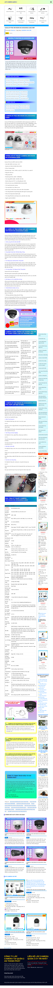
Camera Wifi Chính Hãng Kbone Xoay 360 (12, 96)
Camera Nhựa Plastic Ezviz (42, 335)
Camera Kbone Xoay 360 (43, 434)
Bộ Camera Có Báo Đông (43, 354)
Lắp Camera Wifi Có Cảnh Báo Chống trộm (12, 91)
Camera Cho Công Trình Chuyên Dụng (43, 379)
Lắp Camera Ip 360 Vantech (42, 431)
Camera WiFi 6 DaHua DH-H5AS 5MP (42, 620)
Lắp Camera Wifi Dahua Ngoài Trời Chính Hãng (43, 413)
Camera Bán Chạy (42, 338)
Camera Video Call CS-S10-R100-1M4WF (43, 659)
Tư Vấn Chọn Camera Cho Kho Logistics (42, 364)
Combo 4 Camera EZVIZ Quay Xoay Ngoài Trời (43, 600)
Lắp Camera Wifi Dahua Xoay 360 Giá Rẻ (43, 438)
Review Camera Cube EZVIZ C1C (43, 775)
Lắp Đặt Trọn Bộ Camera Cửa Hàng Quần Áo (17, 811)
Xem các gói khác (7, 947)
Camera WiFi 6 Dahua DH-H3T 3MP (43, 640)
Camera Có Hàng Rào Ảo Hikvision (43, 351)
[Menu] (51, 2)
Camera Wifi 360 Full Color (42, 443)
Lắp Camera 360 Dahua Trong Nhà (43, 422)
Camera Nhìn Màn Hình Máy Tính (43, 384)
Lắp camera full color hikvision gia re (18, 807)
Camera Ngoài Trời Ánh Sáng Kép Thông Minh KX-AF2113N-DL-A (43, 465)
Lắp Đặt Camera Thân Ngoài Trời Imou (42, 404)
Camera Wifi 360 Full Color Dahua (42, 426)
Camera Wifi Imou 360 (23, 96)
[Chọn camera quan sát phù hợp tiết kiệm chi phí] (47, 14)
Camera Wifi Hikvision (23, 91)
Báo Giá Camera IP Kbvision (29, 82)
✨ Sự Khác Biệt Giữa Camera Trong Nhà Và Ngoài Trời (42, 700)
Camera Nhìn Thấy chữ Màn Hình (11, 84)
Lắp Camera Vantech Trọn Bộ (24, 105)
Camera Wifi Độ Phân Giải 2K (42, 388)
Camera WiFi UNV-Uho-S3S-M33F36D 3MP (35, 889)
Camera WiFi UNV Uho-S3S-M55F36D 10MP (14, 931)
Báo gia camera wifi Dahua (42, 418)
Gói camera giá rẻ (11, 876)
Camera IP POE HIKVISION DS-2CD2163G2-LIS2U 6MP (20, 27)
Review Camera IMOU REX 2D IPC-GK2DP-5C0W (43, 797)
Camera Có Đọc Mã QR (43, 357)
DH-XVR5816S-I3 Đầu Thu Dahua (42, 498)
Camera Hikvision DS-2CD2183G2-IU (43, 530)
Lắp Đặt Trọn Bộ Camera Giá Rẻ (23, 803)
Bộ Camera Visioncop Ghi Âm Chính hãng (12, 105)
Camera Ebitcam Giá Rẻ (24, 98)
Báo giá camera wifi (42, 400)
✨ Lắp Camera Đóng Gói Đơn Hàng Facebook (42, 708)
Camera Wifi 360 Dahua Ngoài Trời (43, 347)
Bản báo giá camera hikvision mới (19, 82)
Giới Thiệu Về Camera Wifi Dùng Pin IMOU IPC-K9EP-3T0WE (43, 751)
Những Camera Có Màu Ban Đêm (23, 84)
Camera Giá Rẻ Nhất (42, 368)
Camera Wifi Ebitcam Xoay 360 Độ (42, 447)
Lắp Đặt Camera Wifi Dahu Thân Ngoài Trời (13, 98)
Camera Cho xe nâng (42, 360)
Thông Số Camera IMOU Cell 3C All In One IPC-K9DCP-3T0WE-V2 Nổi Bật (43, 728)
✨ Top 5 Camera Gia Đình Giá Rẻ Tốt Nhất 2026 (42, 681)
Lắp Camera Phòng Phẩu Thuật (43, 372)
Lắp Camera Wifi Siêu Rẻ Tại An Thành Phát (19, 801)
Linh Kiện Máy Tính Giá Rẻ (10, 110)
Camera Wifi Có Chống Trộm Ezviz (43, 409)
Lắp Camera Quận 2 (11, 2)
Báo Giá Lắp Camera (9, 82)
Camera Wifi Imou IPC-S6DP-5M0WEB (43, 564)
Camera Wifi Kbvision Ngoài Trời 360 (42, 342)
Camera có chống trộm (43, 375)
